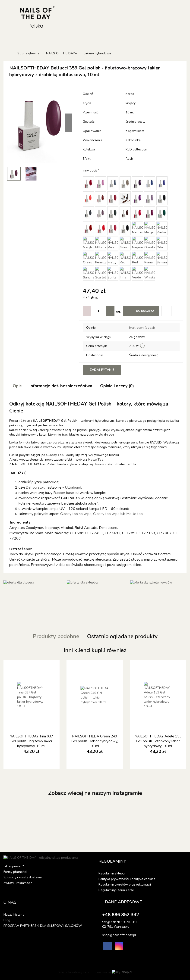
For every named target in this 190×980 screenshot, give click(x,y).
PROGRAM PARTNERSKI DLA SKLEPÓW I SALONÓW (42, 926)
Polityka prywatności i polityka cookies (126, 879)
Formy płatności (15, 872)
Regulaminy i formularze (116, 890)
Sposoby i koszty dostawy (22, 877)
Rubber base (64, 492)
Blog (6, 920)
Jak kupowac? (13, 866)
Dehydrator (35, 487)
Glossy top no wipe (76, 513)
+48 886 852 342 (120, 914)
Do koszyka (145, 311)
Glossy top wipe (106, 513)
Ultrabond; (73, 487)
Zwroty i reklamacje (17, 883)
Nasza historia (13, 914)
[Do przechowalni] (166, 311)
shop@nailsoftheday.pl (119, 935)
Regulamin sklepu (111, 873)
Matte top (134, 513)
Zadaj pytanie (102, 370)
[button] (112, 861)
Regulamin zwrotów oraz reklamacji (124, 884)
